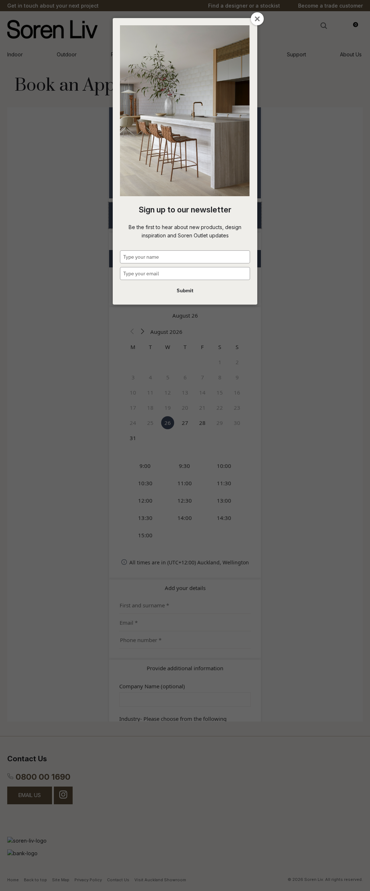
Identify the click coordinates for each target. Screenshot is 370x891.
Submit (185, 290)
